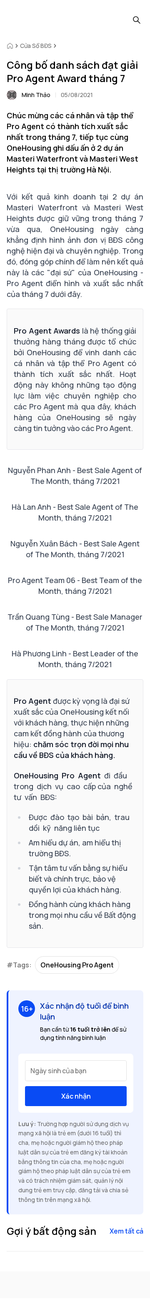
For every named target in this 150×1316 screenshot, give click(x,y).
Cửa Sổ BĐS (36, 46)
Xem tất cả (126, 1231)
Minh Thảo (36, 95)
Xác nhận (76, 1096)
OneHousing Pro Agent (77, 965)
